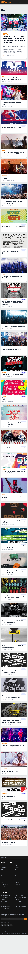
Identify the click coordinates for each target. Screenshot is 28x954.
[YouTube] (8, 925)
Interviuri (17, 880)
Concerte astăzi (4, 904)
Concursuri (3, 880)
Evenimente (17, 884)
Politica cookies (13, 931)
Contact (16, 869)
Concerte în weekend (5, 906)
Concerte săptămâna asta (20, 906)
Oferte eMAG (4, 899)
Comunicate (3, 889)
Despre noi (3, 865)
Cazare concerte (4, 897)
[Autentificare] (22, 2)
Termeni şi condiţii (5, 931)
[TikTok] (11, 925)
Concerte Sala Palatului (6, 895)
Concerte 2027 (18, 901)
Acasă (2, 857)
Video (16, 886)
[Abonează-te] (25, 919)
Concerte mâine (18, 904)
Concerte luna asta (5, 908)
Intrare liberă (4, 886)
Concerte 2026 (4, 901)
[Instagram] (5, 925)
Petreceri (3, 882)
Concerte (3, 875)
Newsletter (17, 867)
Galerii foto (17, 878)
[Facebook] (2, 925)
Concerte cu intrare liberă (20, 897)
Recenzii (3, 878)
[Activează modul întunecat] (20, 2)
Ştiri (15, 875)
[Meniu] (25, 2)
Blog (2, 869)
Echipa (16, 865)
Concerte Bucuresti (19, 895)
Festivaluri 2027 (18, 899)
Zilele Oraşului (4, 884)
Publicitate (3, 867)
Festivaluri (17, 882)
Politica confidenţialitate (21, 931)
